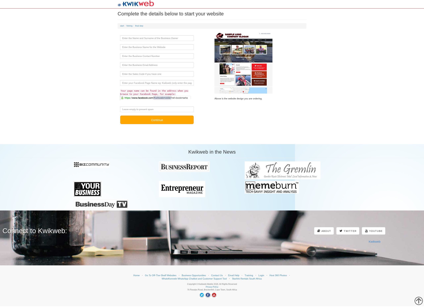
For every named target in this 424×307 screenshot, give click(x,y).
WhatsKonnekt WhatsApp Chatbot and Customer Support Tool (194, 278)
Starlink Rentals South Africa (247, 278)
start (122, 26)
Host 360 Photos (278, 275)
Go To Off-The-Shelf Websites (160, 275)
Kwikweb (374, 241)
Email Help (233, 275)
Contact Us (217, 275)
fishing (129, 26)
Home (136, 275)
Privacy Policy (212, 287)
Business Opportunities (194, 275)
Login (261, 275)
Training (249, 275)
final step (139, 26)
